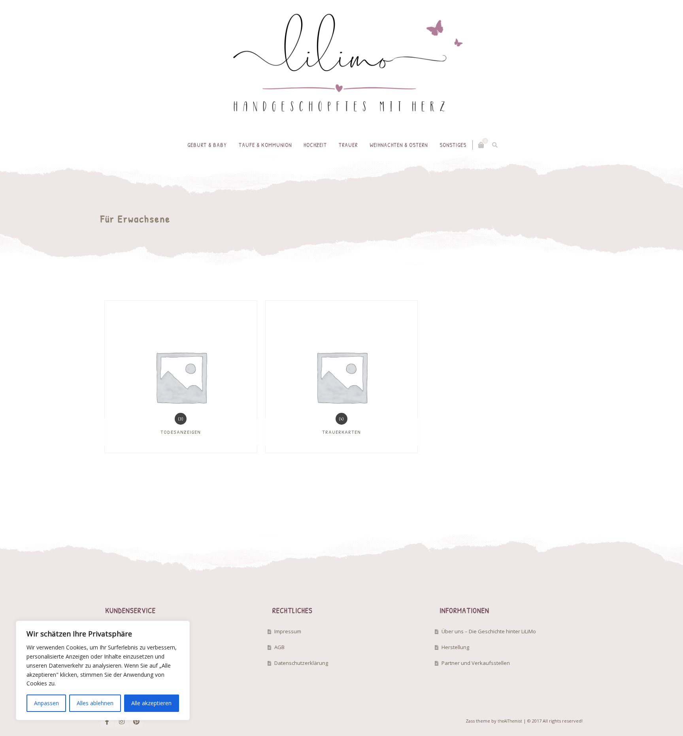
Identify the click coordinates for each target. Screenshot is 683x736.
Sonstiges (453, 145)
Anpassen (46, 703)
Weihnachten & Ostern (399, 145)
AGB (279, 647)
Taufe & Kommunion (265, 145)
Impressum (287, 631)
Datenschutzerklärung (301, 662)
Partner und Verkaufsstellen (475, 662)
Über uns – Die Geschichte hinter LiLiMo (488, 631)
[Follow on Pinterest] (136, 721)
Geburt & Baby (207, 145)
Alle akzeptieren (151, 703)
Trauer (348, 145)
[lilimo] (341, 66)
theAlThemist (510, 721)
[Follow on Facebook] (107, 721)
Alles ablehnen (95, 703)
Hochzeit (315, 145)
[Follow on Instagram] (121, 721)
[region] (103, 670)
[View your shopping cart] (481, 145)
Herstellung (455, 647)
